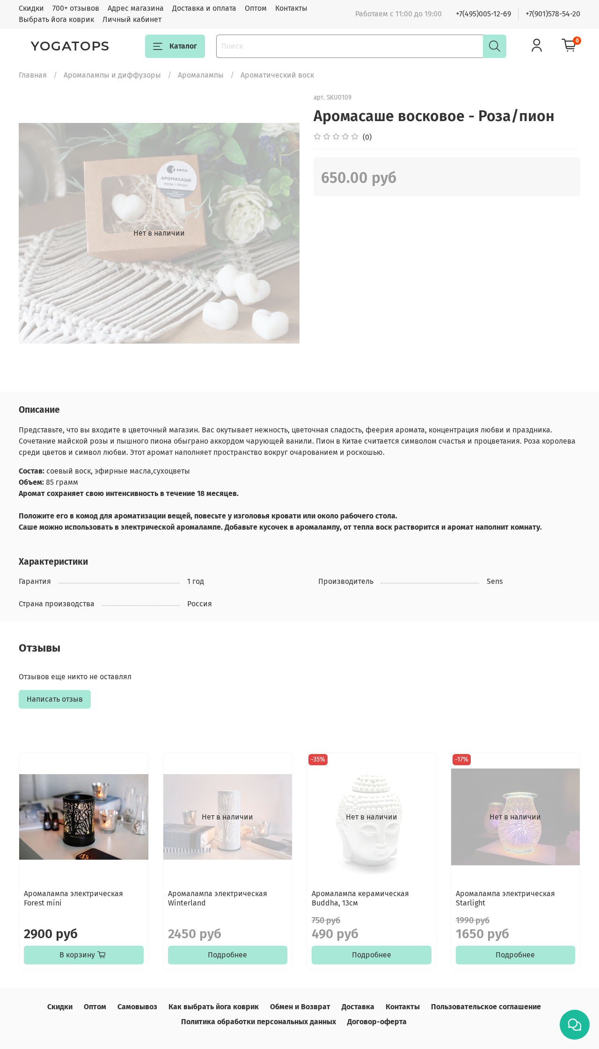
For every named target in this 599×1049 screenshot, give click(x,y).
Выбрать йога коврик (56, 19)
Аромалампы (201, 75)
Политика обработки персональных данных (258, 1021)
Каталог (183, 46)
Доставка (358, 1006)
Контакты (291, 8)
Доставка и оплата (204, 8)
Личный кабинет (131, 19)
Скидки (31, 8)
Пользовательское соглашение (486, 1006)
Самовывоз (137, 1006)
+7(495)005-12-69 (483, 13)
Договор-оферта (377, 1021)
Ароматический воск (277, 75)
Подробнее (227, 954)
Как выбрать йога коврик (213, 1006)
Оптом (256, 8)
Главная (33, 75)
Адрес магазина (136, 8)
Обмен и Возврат (300, 1006)
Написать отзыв (55, 699)
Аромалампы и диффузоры (112, 75)
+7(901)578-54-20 (553, 13)
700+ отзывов (75, 8)
